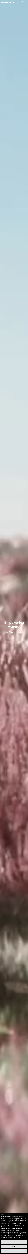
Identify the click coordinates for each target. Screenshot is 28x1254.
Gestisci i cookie (14, 1250)
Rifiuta (14, 1246)
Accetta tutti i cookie (14, 1242)
